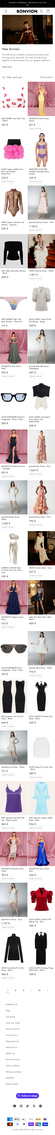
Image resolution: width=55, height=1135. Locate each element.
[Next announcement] (49, 4)
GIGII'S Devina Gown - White (41, 271)
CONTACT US (11, 1004)
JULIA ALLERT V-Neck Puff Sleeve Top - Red (40, 920)
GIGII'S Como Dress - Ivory (40, 568)
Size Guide (10, 1016)
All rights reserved (35, 1129)
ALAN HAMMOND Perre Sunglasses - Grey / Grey (11, 669)
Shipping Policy (12, 1041)
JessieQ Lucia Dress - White (12, 767)
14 (39, 990)
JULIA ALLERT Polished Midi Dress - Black (41, 717)
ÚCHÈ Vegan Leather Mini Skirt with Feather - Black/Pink (12, 171)
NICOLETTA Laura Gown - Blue (39, 870)
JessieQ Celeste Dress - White (11, 518)
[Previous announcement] (5, 4)
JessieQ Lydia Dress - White (40, 668)
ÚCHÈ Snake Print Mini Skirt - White (41, 768)
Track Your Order (13, 1023)
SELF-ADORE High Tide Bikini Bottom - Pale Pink (11, 320)
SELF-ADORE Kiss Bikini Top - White (13, 119)
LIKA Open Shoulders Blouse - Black (13, 272)
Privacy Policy (11, 1035)
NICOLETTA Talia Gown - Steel (11, 367)
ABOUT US (10, 1053)
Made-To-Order (12, 1084)
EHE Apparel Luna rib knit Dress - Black (12, 717)
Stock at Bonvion (13, 1059)
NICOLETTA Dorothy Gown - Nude (13, 870)
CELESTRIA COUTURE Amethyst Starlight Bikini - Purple (39, 171)
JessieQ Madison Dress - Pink (41, 222)
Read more (7, 66)
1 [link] (7, 990)
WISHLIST (10, 1078)
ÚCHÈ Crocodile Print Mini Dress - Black (12, 969)
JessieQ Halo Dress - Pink (39, 466)
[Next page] (47, 990)
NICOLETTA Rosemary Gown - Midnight (13, 467)
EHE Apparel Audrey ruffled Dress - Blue (41, 819)
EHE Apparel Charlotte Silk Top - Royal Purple (12, 819)
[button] (6, 11)
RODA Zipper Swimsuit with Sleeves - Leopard (12, 223)
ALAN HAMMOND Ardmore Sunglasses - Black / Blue (13, 418)
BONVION (23, 1129)
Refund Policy (11, 1047)
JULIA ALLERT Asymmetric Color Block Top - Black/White (39, 419)
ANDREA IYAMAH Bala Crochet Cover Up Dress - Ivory (12, 570)
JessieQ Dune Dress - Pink (40, 517)
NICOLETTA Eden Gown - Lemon (39, 119)
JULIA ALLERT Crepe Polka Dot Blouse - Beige (40, 320)
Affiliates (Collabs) (13, 1072)
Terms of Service (13, 1029)
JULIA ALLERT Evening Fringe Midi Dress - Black (41, 969)
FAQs (8, 1010)
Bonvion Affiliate (13, 1065)
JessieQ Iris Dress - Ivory (11, 919)
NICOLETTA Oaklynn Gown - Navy (13, 618)
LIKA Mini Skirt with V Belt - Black (40, 618)
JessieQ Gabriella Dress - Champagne (39, 367)
